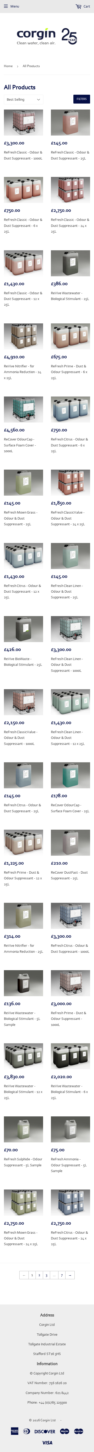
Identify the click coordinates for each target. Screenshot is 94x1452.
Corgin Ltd (48, 1420)
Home (8, 66)
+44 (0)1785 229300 (53, 1402)
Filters (82, 99)
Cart (86, 6)
